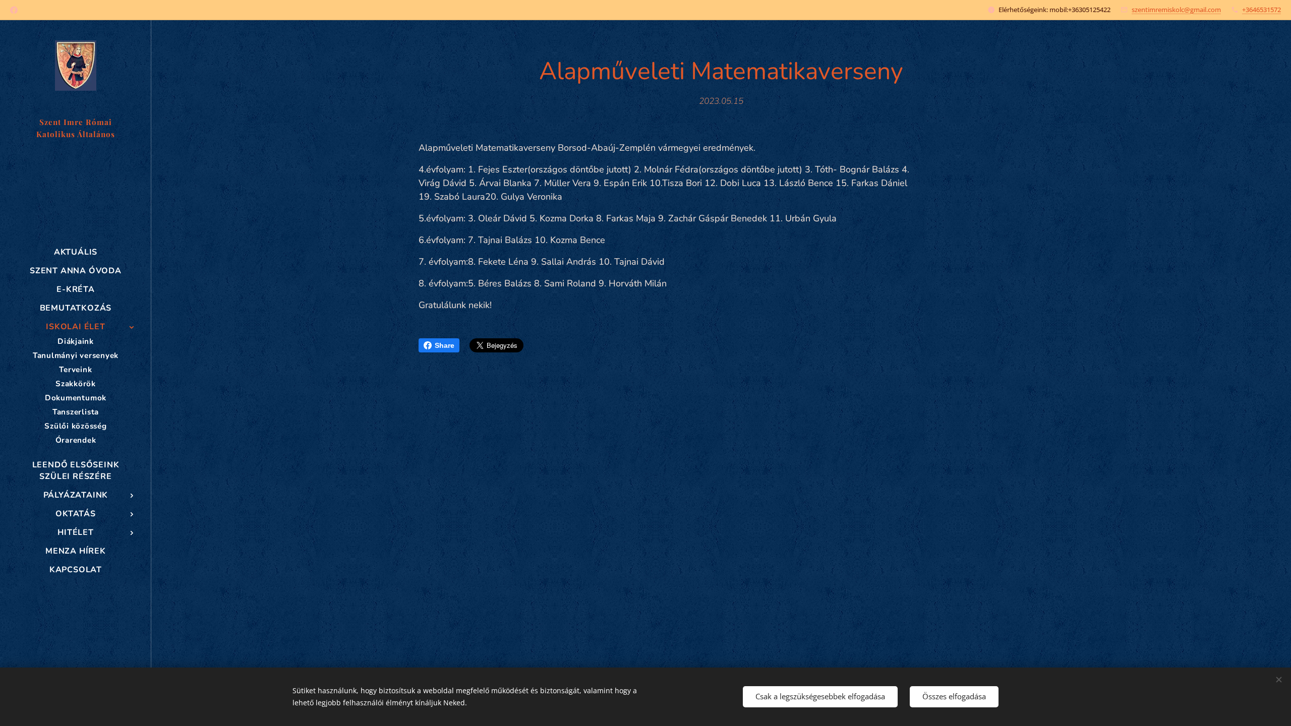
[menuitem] (75, 252)
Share (444, 345)
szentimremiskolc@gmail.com (1176, 9)
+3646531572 (1261, 9)
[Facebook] (14, 10)
